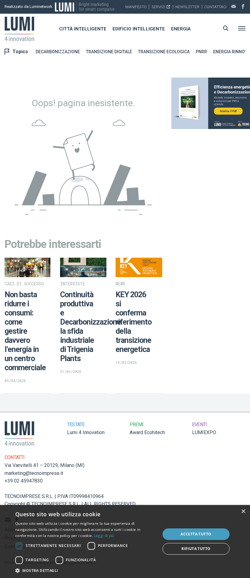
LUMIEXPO (204, 432)
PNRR (201, 51)
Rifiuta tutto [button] (195, 548)
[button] (85, 570)
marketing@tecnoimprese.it (34, 473)
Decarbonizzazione (58, 51)
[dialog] (125, 541)
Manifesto (136, 7)
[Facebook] (243, 7)
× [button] (243, 511)
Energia (181, 29)
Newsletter (187, 7)
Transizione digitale (109, 51)
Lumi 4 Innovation (86, 432)
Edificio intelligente (138, 29)
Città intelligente (82, 29)
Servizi (158, 7)
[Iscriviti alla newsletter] (233, 7)
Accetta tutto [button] (195, 534)
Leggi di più (104, 535)
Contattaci (215, 7)
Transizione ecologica (164, 51)
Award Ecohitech (147, 432)
